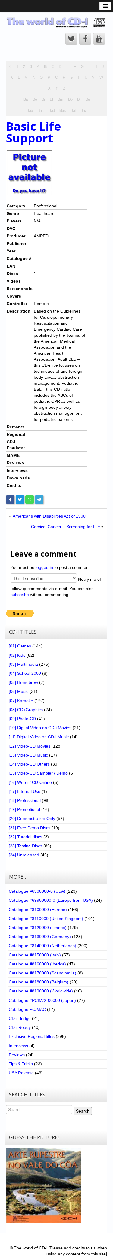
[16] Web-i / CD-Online (30, 782)
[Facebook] (10, 499)
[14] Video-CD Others (29, 764)
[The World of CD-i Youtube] (99, 39)
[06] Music (18, 691)
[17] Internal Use (24, 791)
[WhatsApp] (29, 499)
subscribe (20, 594)
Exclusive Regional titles (32, 1036)
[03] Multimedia (23, 664)
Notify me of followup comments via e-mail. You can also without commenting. (56, 586)
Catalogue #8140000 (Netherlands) (42, 945)
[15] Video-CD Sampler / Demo (38, 773)
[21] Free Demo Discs (29, 827)
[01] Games (20, 646)
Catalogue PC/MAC (27, 1009)
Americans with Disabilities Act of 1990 (49, 516)
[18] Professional (25, 800)
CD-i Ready (20, 1027)
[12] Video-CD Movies (29, 746)
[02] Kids (17, 655)
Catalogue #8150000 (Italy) (35, 955)
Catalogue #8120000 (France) (38, 927)
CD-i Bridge (20, 1018)
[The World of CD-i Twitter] (71, 39)
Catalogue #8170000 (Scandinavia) (42, 973)
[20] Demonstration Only (32, 818)
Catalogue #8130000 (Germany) (40, 936)
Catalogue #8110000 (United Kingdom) (46, 918)
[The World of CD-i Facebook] (85, 39)
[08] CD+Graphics (26, 709)
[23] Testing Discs (25, 845)
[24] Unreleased (24, 854)
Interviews (18, 1045)
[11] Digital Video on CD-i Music (39, 736)
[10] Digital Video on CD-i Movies (40, 727)
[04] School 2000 (25, 673)
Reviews (17, 1054)
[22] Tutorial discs (25, 836)
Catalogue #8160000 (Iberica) (37, 964)
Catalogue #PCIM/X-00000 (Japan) (42, 1000)
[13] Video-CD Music (28, 755)
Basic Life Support (33, 132)
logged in (44, 567)
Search (82, 1111)
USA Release (21, 1072)
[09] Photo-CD (22, 718)
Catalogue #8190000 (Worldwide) (41, 991)
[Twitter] (20, 499)
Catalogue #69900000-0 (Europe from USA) (51, 900)
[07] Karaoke (21, 700)
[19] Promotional (24, 809)
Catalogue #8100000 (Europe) (38, 909)
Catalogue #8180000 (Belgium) (38, 982)
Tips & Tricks (21, 1063)
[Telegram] (39, 499)
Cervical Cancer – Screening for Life (65, 526)
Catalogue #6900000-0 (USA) (37, 891)
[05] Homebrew (23, 682)
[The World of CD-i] (56, 22)
